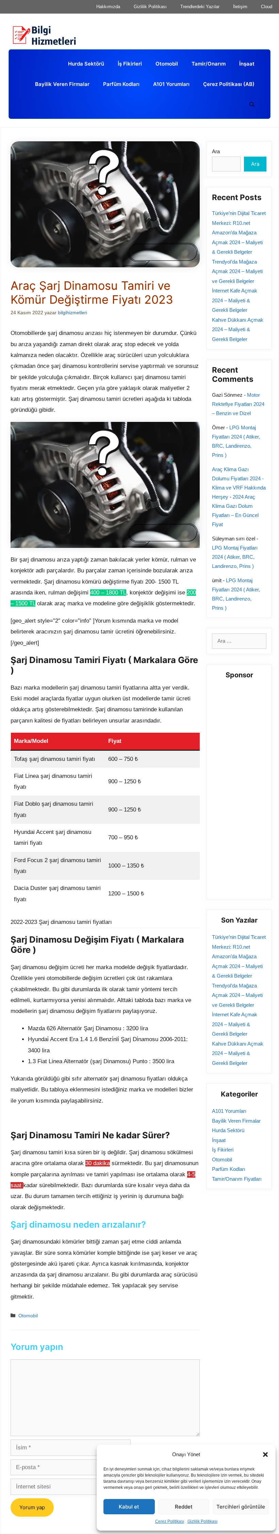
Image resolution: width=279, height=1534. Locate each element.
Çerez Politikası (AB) (229, 84)
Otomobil (166, 63)
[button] (265, 1454)
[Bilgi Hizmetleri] (47, 35)
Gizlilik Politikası (202, 1521)
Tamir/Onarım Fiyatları (237, 1179)
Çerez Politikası (169, 1521)
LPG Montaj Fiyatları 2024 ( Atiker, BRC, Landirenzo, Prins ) (235, 557)
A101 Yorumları (171, 84)
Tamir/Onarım (209, 63)
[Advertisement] (245, 789)
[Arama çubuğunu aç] (252, 104)
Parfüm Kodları (121, 84)
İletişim (240, 6)
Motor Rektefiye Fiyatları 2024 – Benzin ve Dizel (238, 404)
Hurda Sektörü (86, 63)
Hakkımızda (108, 6)
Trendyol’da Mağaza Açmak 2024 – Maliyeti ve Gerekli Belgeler (237, 271)
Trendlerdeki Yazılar (199, 6)
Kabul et (129, 1506)
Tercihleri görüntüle (240, 1506)
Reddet (184, 1506)
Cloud (266, 6)
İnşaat (247, 63)
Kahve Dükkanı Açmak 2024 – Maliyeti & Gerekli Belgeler (237, 329)
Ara (216, 151)
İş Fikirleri (130, 63)
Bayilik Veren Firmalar (62, 84)
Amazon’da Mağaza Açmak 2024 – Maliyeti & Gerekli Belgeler (237, 242)
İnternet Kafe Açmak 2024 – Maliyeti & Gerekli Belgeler (234, 300)
